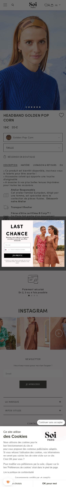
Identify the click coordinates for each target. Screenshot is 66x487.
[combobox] (7, 250)
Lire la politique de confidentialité (18, 472)
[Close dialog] (62, 222)
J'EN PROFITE (17, 256)
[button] (8, 481)
